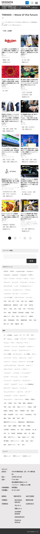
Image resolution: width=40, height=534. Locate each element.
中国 (5, 301)
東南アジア (7, 316)
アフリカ (11, 278)
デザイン (25, 369)
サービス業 (30, 361)
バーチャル (16, 373)
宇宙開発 (22, 410)
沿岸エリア (24, 316)
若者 (35, 320)
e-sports (16, 335)
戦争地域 (20, 312)
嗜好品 (11, 410)
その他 (16, 339)
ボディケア (7, 388)
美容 (22, 429)
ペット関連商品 (29, 384)
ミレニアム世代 (8, 297)
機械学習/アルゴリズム (10, 422)
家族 (9, 312)
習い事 (34, 429)
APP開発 (9, 335)
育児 (5, 433)
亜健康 (31, 301)
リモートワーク (18, 399)
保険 (19, 403)
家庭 (32, 410)
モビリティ (23, 395)
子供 (24, 309)
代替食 (10, 403)
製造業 (13, 433)
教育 (18, 418)
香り (19, 444)
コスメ (30, 358)
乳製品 (32, 399)
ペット (21, 384)
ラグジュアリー (8, 399)
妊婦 (19, 309)
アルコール (19, 343)
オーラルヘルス (17, 354)
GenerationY (15, 275)
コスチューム (22, 358)
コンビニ (14, 361)
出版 (9, 407)
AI (4, 335)
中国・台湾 (11, 301)
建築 (5, 418)
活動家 (31, 316)
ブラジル (27, 290)
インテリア (7, 346)
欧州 (13, 316)
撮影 (14, 418)
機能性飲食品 (30, 422)
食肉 (31, 441)
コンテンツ (7, 361)
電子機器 (6, 441)
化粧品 (30, 407)
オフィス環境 (7, 354)
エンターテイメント (24, 350)
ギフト (34, 354)
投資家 (27, 312)
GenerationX (7, 275)
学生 (5, 312)
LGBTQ (30, 275)
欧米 (17, 316)
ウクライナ (7, 282)
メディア (27, 392)
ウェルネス (22, 346)
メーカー (15, 395)
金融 (19, 437)
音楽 (22, 441)
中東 (17, 301)
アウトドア (23, 339)
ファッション (14, 376)
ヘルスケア (14, 384)
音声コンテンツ (15, 441)
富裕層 (14, 312)
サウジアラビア (8, 286)
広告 (35, 414)
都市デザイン (12, 437)
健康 (24, 403)
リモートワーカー (19, 297)
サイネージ (22, 361)
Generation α (30, 271)
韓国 (12, 324)
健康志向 (15, 305)
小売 (16, 414)
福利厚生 (13, 429)
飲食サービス (12, 444)
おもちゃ (9, 339)
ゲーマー (32, 282)
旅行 (23, 418)
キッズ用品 (27, 354)
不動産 (27, 399)
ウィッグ (14, 346)
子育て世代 (30, 309)
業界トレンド (17, 456)
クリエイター (23, 282)
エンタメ (14, 350)
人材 (5, 403)
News (34, 7)
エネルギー (7, 350)
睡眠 (28, 426)
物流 (19, 426)
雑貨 (33, 437)
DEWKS (6, 271)
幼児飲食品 (28, 414)
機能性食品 (21, 422)
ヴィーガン (29, 297)
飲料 (5, 444)
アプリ (12, 343)
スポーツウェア (8, 369)
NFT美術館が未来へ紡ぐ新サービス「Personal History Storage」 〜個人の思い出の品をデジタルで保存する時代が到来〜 (29, 118)
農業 (33, 433)
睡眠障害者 (24, 320)
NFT (28, 335)
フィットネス (23, 376)
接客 (9, 418)
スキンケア (21, 365)
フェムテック (17, 380)
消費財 (14, 426)
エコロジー (30, 346)
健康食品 (29, 403)
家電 (5, 414)
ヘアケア (6, 384)
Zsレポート (18, 505)
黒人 (22, 324)
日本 (32, 312)
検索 (31, 261)
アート (26, 343)
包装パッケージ (21, 407)
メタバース (20, 392)
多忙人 (5, 309)
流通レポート (18, 508)
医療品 (5, 410)
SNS (32, 335)
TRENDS (5, 504)
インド (32, 278)
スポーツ (28, 365)
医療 (35, 407)
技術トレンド (7, 456)
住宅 (15, 403)
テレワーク (17, 369)
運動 (5, 437)
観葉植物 (19, 433)
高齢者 (17, 324)
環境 (24, 426)
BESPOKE (29, 500)
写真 (5, 407)
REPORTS (17, 496)
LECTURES (30, 496)
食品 (27, 441)
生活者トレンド (27, 456)
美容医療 (27, 429)
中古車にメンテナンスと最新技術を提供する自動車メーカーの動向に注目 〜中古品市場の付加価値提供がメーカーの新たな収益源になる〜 (29, 183)
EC (20, 335)
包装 (14, 407)
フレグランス (26, 380)
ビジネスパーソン (18, 290)
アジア (5, 278)
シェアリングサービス (10, 365)
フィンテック (7, 380)
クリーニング (7, 358)
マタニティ (15, 388)
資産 (25, 433)
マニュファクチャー (9, 392)
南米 (26, 305)
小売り (21, 414)
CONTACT (30, 504)
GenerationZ (23, 275)
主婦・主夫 (24, 301)
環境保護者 (11, 320)
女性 (15, 309)
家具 (28, 410)
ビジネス (6, 376)
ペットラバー (24, 293)
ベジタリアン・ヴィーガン (11, 293)
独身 (5, 320)
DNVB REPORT (20, 517)
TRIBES (4, 500)
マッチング (23, 388)
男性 (17, 320)
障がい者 (6, 324)
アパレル (6, 343)
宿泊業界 (10, 414)
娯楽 (16, 410)
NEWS (4, 496)
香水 (23, 444)
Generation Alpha (20, 271)
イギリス (25, 278)
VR (4, 339)
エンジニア (15, 282)
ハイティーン (7, 290)
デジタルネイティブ (25, 286)
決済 (5, 426)
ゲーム (15, 358)
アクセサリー (32, 339)
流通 (9, 426)
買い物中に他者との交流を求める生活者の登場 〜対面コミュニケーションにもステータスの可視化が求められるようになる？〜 (29, 83)
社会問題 (6, 429)
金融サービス (26, 437)
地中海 (31, 305)
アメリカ (18, 278)
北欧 (21, 305)
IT (24, 335)
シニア (16, 286)
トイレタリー (7, 373)
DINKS (12, 271)
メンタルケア (7, 395)
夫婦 (10, 309)
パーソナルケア (25, 373)
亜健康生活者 (7, 305)
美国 (30, 320)
